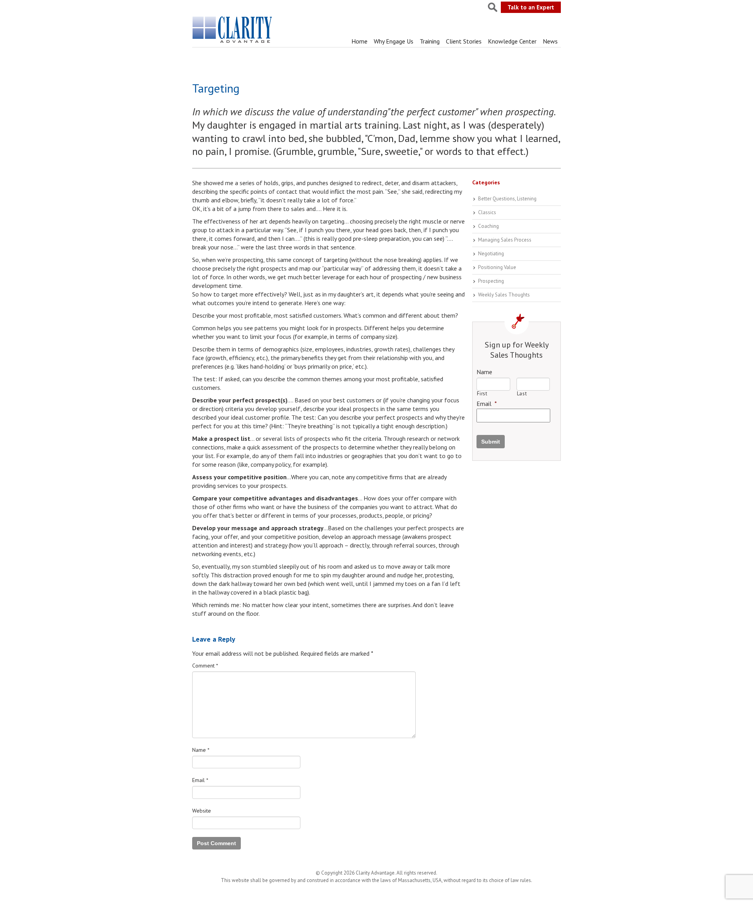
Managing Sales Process (504, 239)
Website (201, 810)
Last (522, 393)
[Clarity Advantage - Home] (233, 43)
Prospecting (491, 281)
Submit (490, 441)
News (550, 41)
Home (359, 41)
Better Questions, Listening (507, 198)
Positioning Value (497, 267)
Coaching (488, 226)
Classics (487, 212)
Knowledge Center (512, 41)
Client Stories (464, 41)
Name (200, 749)
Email (200, 780)
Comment (205, 665)
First (482, 393)
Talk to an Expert (530, 7)
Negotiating (491, 253)
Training (430, 41)
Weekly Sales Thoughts (504, 294)
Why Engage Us (393, 41)
